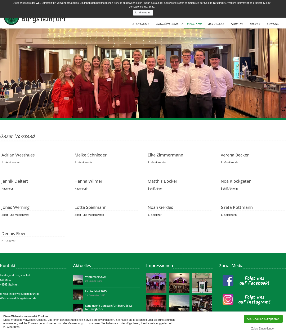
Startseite (141, 24)
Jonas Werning (15, 207)
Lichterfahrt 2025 (96, 291)
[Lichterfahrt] (78, 294)
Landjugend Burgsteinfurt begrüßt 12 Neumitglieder (108, 307)
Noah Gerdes (160, 207)
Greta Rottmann (237, 207)
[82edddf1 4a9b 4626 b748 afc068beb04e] (179, 283)
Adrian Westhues (18, 155)
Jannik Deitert (14, 181)
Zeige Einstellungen (263, 328)
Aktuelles (216, 24)
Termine (237, 24)
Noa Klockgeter (236, 181)
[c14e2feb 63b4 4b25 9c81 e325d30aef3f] (78, 280)
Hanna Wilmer (88, 181)
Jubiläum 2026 (167, 24)
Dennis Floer (13, 233)
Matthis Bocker (162, 181)
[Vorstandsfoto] (156, 283)
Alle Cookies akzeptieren (263, 318)
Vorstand (194, 24)
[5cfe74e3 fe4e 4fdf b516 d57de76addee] (202, 283)
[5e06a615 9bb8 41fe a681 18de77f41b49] (78, 309)
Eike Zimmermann (165, 155)
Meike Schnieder (91, 155)
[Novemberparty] (156, 305)
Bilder (255, 24)
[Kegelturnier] (202, 305)
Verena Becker (235, 155)
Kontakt (273, 24)
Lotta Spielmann (91, 207)
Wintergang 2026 (95, 277)
